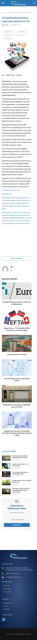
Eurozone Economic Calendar (16, 354)
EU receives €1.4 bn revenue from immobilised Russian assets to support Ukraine (21, 490)
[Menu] (3, 3)
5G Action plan (7, 194)
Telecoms (8, 38)
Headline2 (8, 35)
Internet (20, 35)
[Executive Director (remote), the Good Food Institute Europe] (17, 291)
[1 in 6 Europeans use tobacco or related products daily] (7, 474)
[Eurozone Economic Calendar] (17, 344)
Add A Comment (16, 258)
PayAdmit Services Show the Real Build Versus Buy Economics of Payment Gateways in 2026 (16, 433)
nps (7, 25)
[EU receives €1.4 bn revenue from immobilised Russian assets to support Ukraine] (7, 491)
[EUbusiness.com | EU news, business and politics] (18, 3)
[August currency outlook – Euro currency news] (7, 466)
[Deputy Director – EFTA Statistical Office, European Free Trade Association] (17, 318)
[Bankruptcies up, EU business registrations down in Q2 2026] (17, 394)
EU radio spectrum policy (11, 190)
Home (3, 12)
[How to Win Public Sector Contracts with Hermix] (17, 368)
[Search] (34, 3)
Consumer (8, 31)
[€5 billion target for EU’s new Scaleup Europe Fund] (7, 482)
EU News (21, 31)
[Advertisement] (16, 237)
